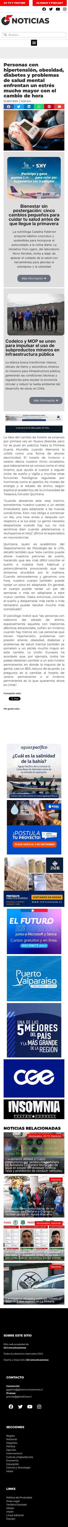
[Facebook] (44, 9)
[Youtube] (58, 9)
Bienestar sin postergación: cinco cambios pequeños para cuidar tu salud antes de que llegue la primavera (34, 215)
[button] (34, 43)
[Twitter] (51, 9)
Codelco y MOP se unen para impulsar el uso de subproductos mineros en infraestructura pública (32, 348)
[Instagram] (64, 9)
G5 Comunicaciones (15, 1347)
